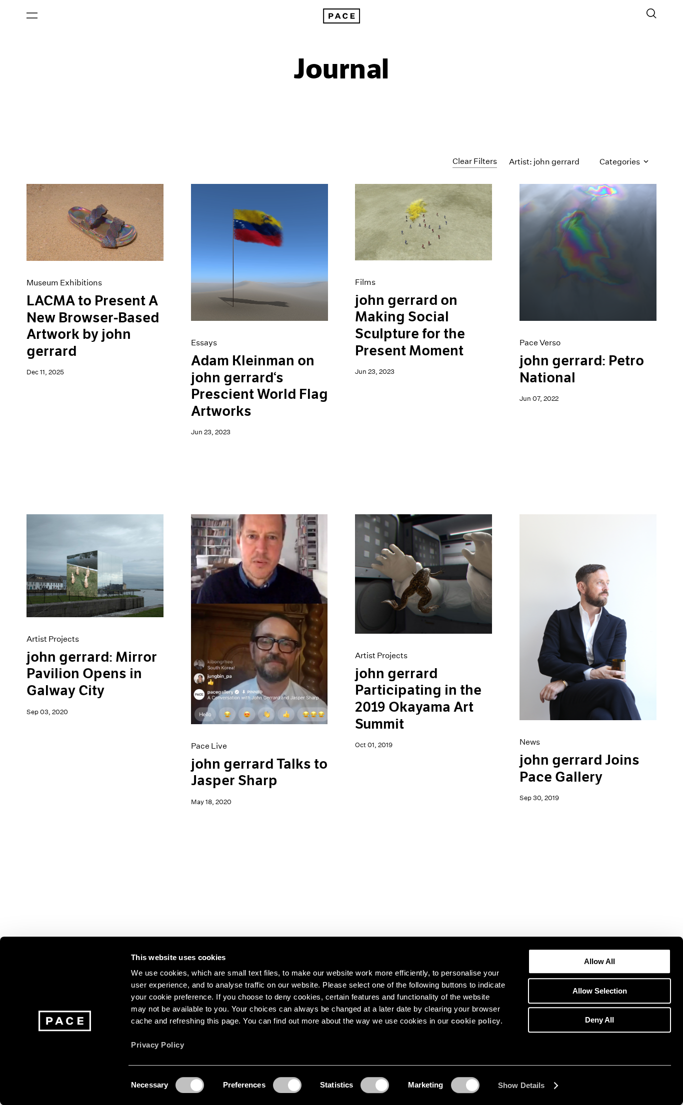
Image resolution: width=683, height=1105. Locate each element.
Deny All (599, 1020)
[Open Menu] (32, 15)
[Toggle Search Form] (651, 13)
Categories (621, 161)
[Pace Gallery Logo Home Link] (341, 15)
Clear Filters (474, 161)
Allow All (599, 961)
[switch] (287, 1085)
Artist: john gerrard (544, 161)
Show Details (521, 1085)
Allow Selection (599, 991)
